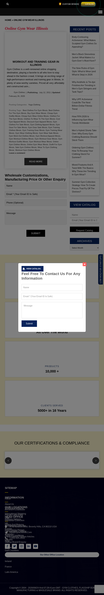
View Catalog (33, 269)
